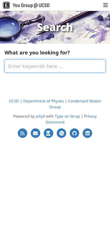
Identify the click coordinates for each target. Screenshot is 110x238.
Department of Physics (43, 100)
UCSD (14, 100)
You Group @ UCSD (31, 5)
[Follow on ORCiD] (62, 133)
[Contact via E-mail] (36, 133)
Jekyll (40, 116)
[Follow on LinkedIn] (87, 133)
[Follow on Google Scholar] (49, 133)
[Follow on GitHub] (75, 133)
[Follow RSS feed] (22, 133)
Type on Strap (67, 116)
